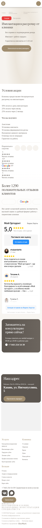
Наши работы (26, 456)
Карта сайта (5, 483)
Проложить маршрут (14, 399)
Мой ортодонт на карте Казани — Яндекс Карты (21, 312)
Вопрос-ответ (6, 480)
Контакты (25, 459)
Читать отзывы (8, 156)
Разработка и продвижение (9, 523)
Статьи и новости (7, 477)
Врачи (24, 450)
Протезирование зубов (8, 462)
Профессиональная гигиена (10, 458)
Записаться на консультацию (18, 48)
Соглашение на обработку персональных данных (16, 518)
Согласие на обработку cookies (11, 521)
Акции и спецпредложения (9, 474)
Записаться (9, 500)
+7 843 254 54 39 (16, 344)
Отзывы (4, 471)
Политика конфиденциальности (11, 515)
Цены (24, 453)
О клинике (25, 444)
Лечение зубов (6, 455)
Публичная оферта (27, 521)
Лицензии (25, 447)
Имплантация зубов (7, 449)
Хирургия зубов (6, 452)
